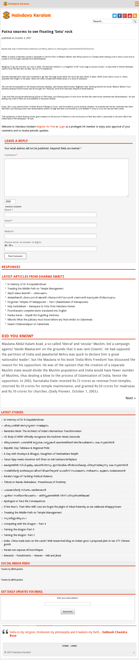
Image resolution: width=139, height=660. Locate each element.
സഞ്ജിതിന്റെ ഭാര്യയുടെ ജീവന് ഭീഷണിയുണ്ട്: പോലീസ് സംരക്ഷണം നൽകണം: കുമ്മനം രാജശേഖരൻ (64, 470)
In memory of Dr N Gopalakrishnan (26, 284)
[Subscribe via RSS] (135, 17)
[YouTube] (130, 17)
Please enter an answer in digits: (23, 242)
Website (9, 231)
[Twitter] (114, 17)
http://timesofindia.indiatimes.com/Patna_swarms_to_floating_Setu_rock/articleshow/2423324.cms (53, 49)
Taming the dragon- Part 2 (19, 535)
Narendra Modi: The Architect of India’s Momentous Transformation (42, 431)
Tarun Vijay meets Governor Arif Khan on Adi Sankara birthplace (40, 459)
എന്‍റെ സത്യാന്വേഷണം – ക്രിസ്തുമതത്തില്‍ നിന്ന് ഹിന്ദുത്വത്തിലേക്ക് (46, 495)
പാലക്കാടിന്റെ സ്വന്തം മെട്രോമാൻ (25, 489)
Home (65, 646)
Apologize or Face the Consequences (24, 501)
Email (9, 220)
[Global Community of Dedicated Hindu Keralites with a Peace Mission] (26, 19)
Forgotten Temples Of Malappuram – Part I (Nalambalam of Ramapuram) (47, 302)
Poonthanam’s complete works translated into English (37, 310)
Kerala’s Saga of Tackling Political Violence (28, 476)
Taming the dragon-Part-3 (19, 529)
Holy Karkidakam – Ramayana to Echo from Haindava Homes (41, 306)
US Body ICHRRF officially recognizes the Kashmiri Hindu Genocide (42, 436)
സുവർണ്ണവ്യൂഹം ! (15, 518)
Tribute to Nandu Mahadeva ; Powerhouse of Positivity (35, 482)
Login (62, 126)
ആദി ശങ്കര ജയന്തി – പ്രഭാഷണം (27, 293)
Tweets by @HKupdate (12, 569)
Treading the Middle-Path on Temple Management (35, 288)
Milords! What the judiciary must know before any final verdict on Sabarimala (49, 319)
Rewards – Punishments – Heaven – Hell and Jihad (32, 555)
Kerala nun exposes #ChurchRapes (23, 549)
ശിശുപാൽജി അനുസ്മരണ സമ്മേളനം (26, 425)
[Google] (125, 17)
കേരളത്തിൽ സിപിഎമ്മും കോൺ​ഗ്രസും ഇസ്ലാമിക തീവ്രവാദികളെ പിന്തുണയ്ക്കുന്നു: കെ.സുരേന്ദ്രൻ (66, 465)
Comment (11, 155)
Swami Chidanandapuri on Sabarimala (28, 324)
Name (9, 210)
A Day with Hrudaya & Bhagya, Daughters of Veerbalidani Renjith (41, 453)
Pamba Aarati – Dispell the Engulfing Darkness (33, 315)
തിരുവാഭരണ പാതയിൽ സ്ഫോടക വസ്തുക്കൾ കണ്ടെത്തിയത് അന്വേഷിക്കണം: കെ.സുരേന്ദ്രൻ (59, 442)
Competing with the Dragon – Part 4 (25, 523)
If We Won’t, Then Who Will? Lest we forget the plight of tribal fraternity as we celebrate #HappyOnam (62, 506)
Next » (131, 398)
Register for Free (46, 126)
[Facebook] (119, 17)
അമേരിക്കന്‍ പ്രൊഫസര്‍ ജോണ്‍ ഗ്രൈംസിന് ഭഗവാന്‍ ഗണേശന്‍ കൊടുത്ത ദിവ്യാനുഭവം (61, 297)
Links (74, 646)
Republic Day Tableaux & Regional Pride (26, 448)
